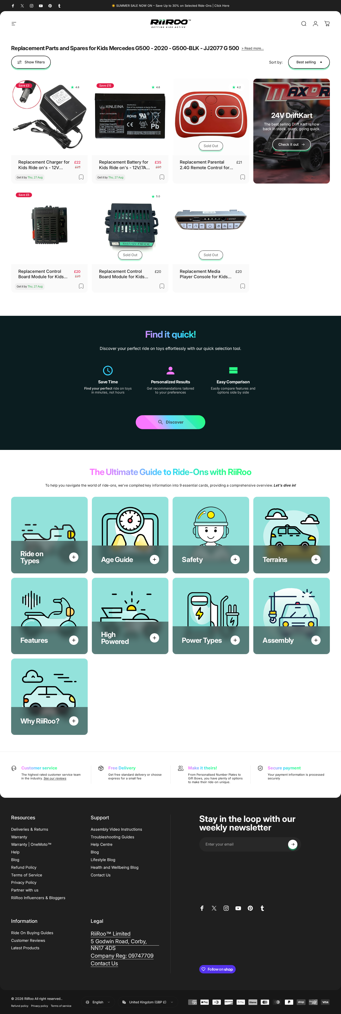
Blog (15, 859)
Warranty (19, 837)
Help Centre (102, 844)
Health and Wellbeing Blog (114, 867)
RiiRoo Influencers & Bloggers (38, 897)
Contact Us (101, 875)
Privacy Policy (23, 882)
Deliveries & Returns (29, 829)
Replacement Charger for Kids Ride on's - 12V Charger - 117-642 (44, 164)
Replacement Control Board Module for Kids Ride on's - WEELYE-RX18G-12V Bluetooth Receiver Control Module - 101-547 (43, 274)
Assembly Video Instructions (116, 829)
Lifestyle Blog (103, 859)
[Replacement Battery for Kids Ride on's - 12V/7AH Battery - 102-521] (130, 117)
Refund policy (19, 1006)
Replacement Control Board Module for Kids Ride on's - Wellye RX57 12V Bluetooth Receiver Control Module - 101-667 (125, 274)
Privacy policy (39, 1006)
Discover (174, 422)
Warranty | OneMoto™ (31, 844)
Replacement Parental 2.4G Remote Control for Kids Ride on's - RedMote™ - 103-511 (204, 164)
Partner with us (25, 890)
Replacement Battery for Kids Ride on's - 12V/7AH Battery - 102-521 (124, 164)
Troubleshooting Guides (112, 837)
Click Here (221, 5)
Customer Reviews (28, 940)
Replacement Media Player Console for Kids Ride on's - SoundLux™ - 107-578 (205, 274)
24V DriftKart (291, 115)
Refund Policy (23, 867)
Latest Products (25, 948)
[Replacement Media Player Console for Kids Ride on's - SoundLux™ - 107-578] (211, 226)
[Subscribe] (292, 844)
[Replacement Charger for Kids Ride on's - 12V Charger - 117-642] (49, 117)
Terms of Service (26, 875)
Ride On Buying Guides (32, 932)
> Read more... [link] (252, 48)
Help (15, 852)
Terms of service (61, 1006)
